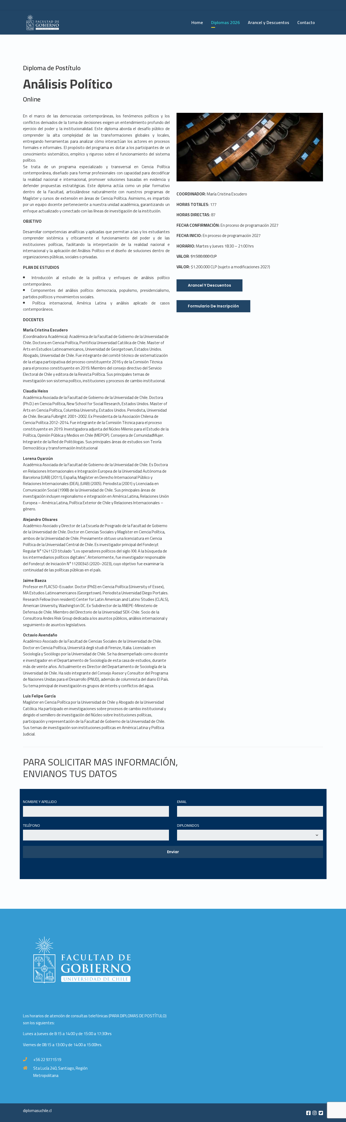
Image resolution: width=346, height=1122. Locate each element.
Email (182, 802)
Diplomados (188, 826)
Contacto (306, 22)
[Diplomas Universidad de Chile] (47, 22)
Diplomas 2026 (225, 22)
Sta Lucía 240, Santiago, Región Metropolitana (60, 1071)
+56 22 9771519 (47, 1059)
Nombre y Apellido (40, 802)
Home (197, 22)
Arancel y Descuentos (268, 22)
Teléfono (31, 826)
